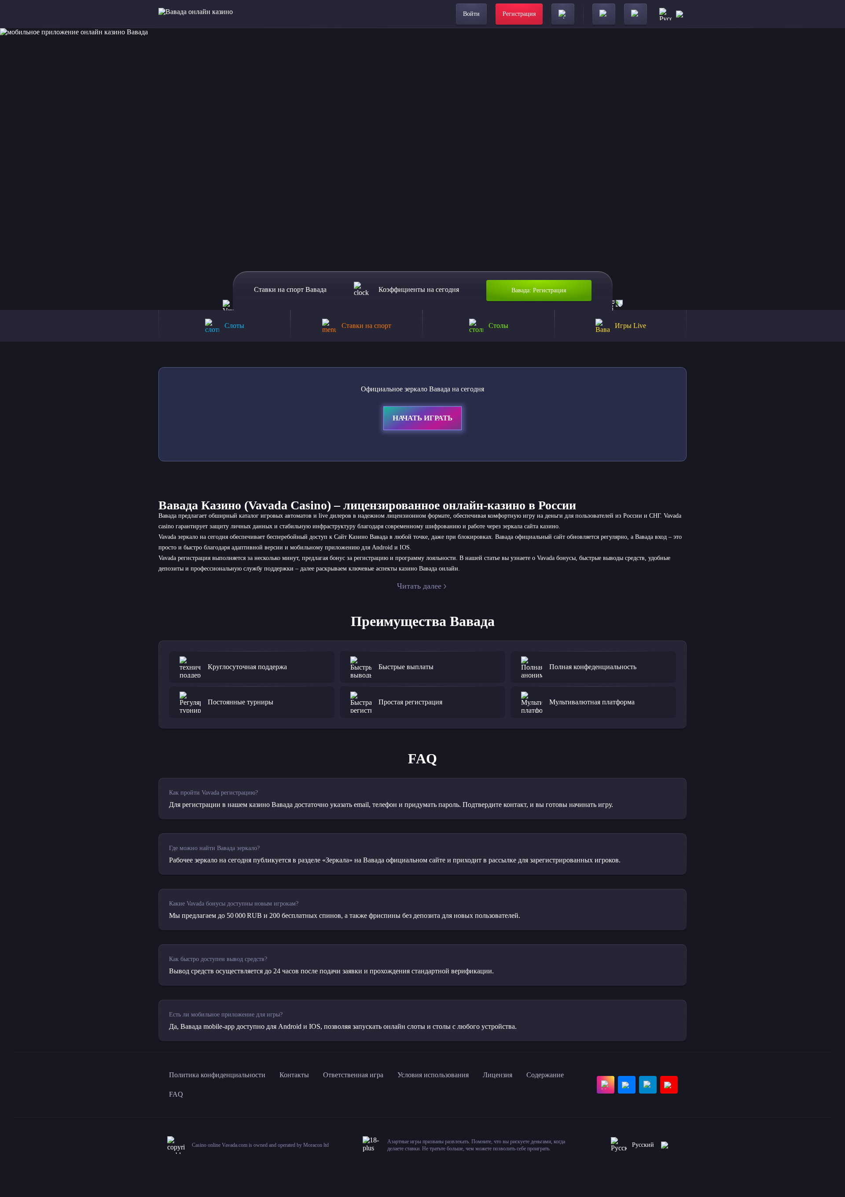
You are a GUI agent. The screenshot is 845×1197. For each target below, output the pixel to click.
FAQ (176, 1094)
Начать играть (422, 418)
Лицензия (497, 1075)
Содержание (545, 1075)
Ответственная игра (353, 1075)
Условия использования (433, 1075)
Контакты (294, 1075)
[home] (195, 14)
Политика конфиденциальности (217, 1075)
